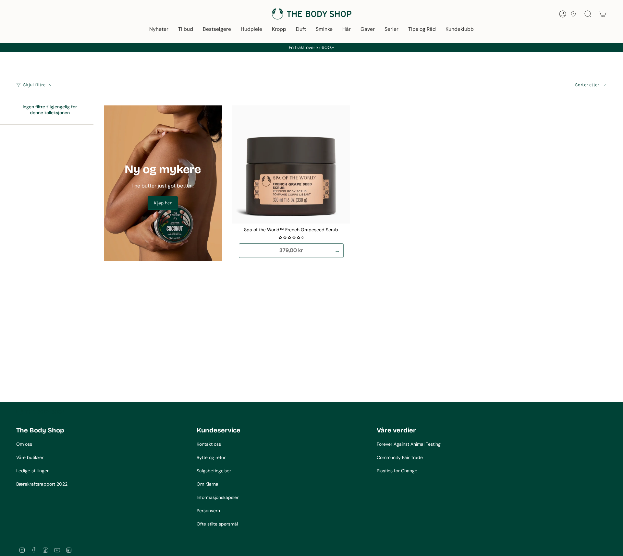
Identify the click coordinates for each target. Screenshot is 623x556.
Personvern (208, 511)
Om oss (24, 444)
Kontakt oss (209, 444)
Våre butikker (29, 457)
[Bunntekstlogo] (40, 411)
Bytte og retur (211, 457)
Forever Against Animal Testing (409, 444)
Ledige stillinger (32, 471)
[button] (158, 29)
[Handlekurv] (602, 13)
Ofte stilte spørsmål (217, 524)
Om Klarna (207, 484)
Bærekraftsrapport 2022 (41, 484)
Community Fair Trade (400, 457)
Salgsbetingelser (214, 471)
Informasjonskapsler (217, 497)
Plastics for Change (397, 471)
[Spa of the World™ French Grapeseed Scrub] (291, 164)
